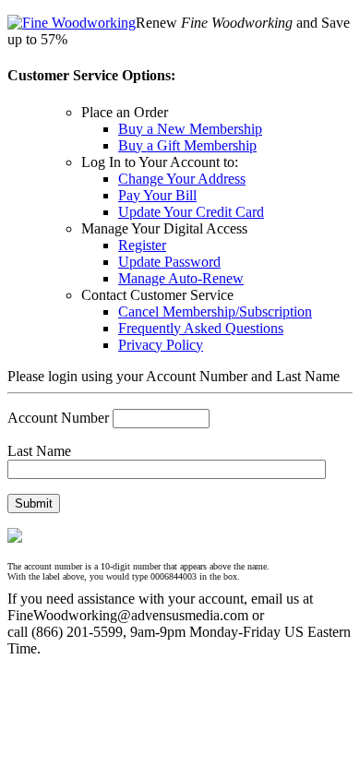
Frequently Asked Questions (200, 328)
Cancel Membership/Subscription (215, 311)
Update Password (169, 262)
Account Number (58, 417)
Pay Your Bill (157, 195)
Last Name (39, 451)
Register (142, 245)
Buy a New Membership (190, 129)
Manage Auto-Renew (181, 278)
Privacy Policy (160, 345)
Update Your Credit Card (191, 212)
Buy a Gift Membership (187, 145)
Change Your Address (182, 178)
